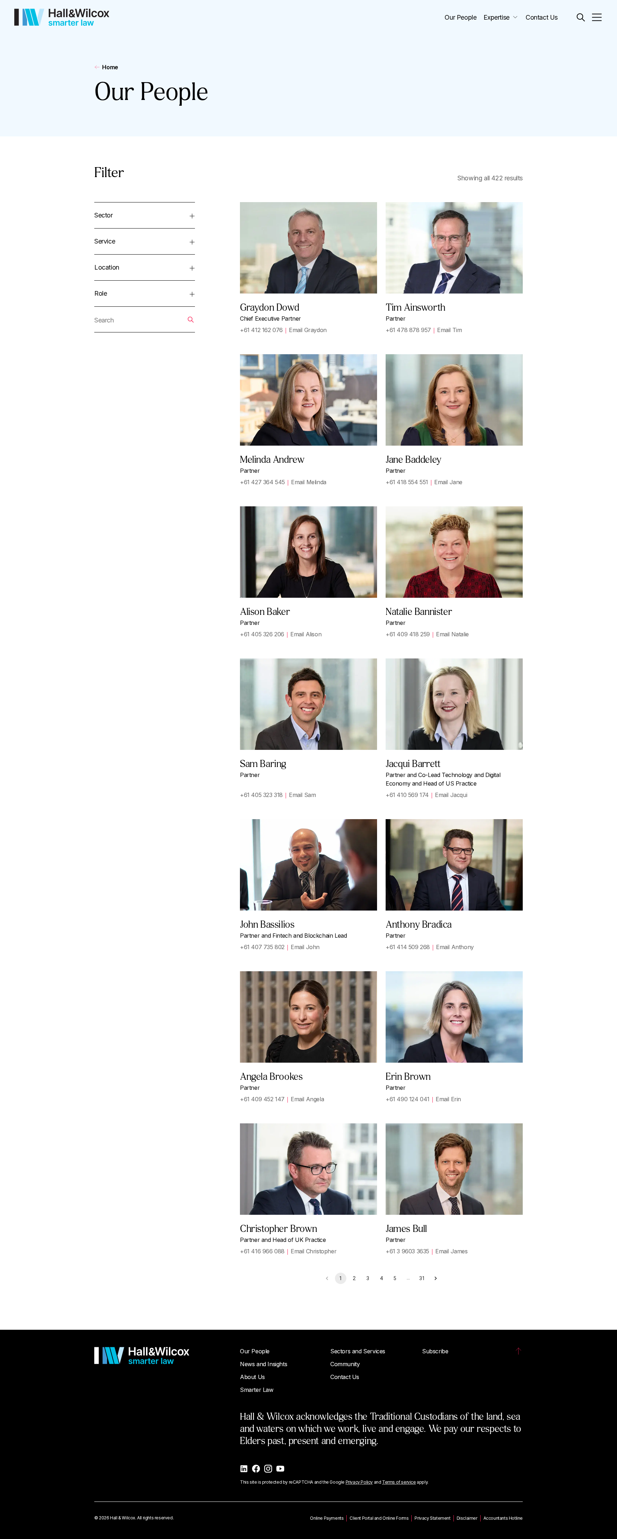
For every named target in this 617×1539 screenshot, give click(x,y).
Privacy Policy (359, 1482)
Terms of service (399, 1482)
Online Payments (326, 1518)
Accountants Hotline (503, 1518)
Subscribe (435, 1351)
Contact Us (542, 17)
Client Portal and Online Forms (379, 1518)
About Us (252, 1376)
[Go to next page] (435, 1278)
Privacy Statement (432, 1518)
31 (422, 1278)
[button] (581, 17)
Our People (460, 17)
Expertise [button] (496, 17)
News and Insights (263, 1364)
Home (110, 67)
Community (345, 1364)
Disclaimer (467, 1518)
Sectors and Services (357, 1351)
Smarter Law (257, 1389)
